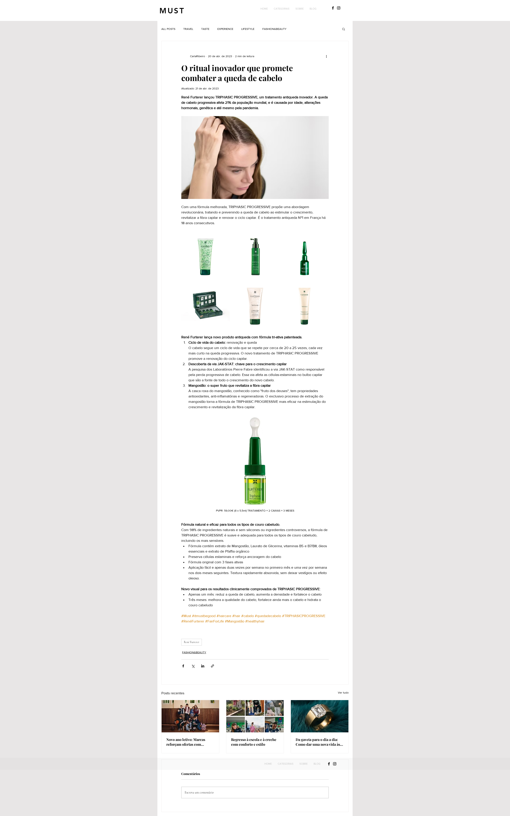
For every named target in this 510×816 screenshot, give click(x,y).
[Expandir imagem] (205, 255)
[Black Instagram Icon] (338, 8)
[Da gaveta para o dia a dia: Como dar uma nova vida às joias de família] (319, 716)
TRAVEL (188, 28)
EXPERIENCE (225, 28)
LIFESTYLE (247, 28)
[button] (281, 9)
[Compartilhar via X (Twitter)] (193, 666)
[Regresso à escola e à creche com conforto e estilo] (255, 716)
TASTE (205, 28)
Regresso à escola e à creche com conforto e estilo (253, 742)
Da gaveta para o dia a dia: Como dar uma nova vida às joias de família (318, 742)
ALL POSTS (168, 28)
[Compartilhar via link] (212, 666)
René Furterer (191, 642)
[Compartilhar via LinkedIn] (203, 666)
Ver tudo (343, 692)
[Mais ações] (326, 56)
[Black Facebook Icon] (333, 8)
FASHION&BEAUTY (274, 28)
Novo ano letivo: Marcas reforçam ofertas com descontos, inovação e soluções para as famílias (186, 742)
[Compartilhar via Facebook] (183, 666)
